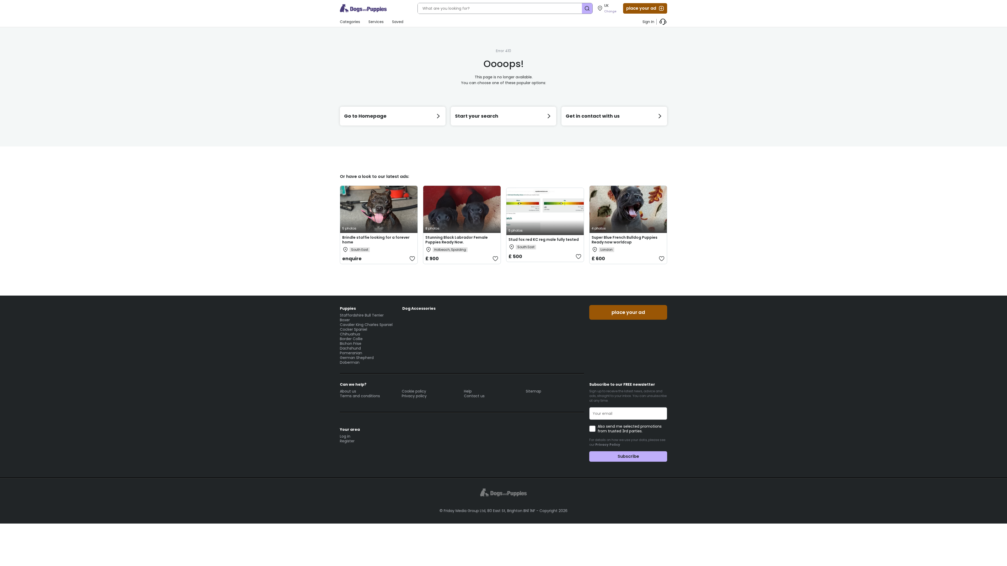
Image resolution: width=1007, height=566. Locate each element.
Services (376, 21)
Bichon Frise (350, 343)
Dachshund (350, 348)
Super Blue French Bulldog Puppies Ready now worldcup (624, 240)
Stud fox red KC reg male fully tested (543, 239)
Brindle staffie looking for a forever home (376, 240)
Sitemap (533, 391)
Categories (350, 21)
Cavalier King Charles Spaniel (366, 324)
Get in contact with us (593, 116)
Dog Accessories (419, 308)
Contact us (474, 396)
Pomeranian (351, 353)
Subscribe (628, 456)
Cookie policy (414, 391)
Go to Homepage (365, 116)
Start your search (476, 116)
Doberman (350, 362)
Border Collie (351, 338)
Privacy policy (414, 396)
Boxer (345, 320)
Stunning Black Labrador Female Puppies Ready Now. (456, 240)
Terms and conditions (360, 396)
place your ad (641, 8)
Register (347, 441)
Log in (345, 436)
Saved (397, 21)
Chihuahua (350, 334)
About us (348, 391)
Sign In (648, 21)
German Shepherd (357, 357)
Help (468, 391)
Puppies (348, 308)
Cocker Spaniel (353, 329)
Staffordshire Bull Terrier (362, 315)
